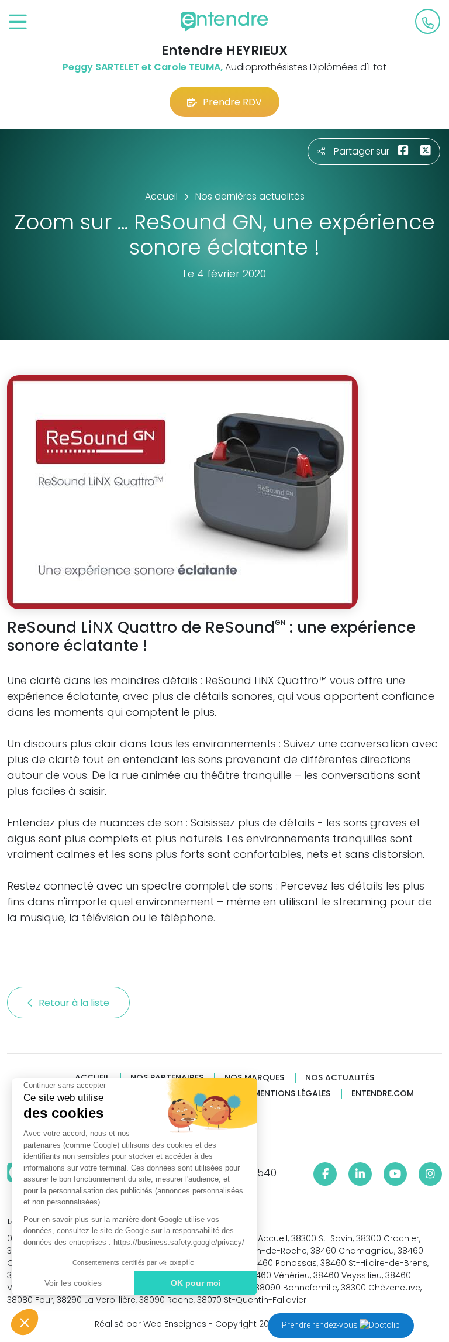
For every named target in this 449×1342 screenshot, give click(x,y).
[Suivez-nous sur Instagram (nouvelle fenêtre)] (430, 1174)
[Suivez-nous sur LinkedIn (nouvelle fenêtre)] (360, 1174)
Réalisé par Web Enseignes (150, 1324)
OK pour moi (196, 1283)
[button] (25, 1322)
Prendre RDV (232, 102)
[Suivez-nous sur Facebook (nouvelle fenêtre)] (325, 1174)
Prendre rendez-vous (321, 1325)
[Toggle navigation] (18, 22)
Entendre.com (382, 1094)
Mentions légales (291, 1094)
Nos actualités (339, 1078)
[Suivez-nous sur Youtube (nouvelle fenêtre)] (395, 1174)
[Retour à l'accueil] (224, 22)
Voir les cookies (73, 1283)
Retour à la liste (75, 1003)
